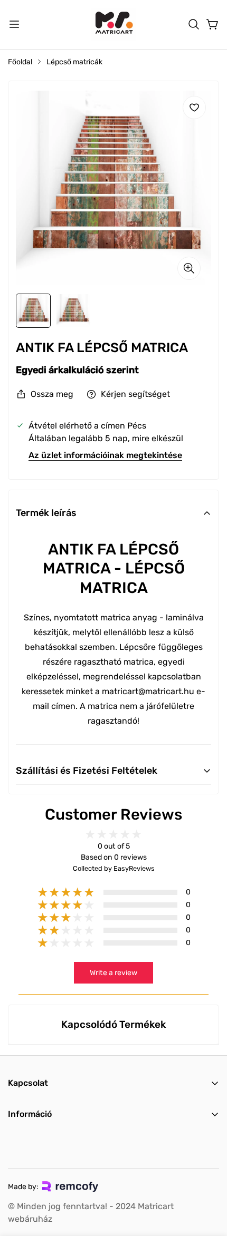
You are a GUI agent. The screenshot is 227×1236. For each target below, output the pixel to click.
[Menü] (14, 24)
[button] (193, 24)
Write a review (113, 972)
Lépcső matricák (74, 61)
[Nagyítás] (189, 268)
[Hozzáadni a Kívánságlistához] (194, 107)
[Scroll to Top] (208, 1180)
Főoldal (20, 61)
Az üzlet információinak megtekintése (105, 455)
